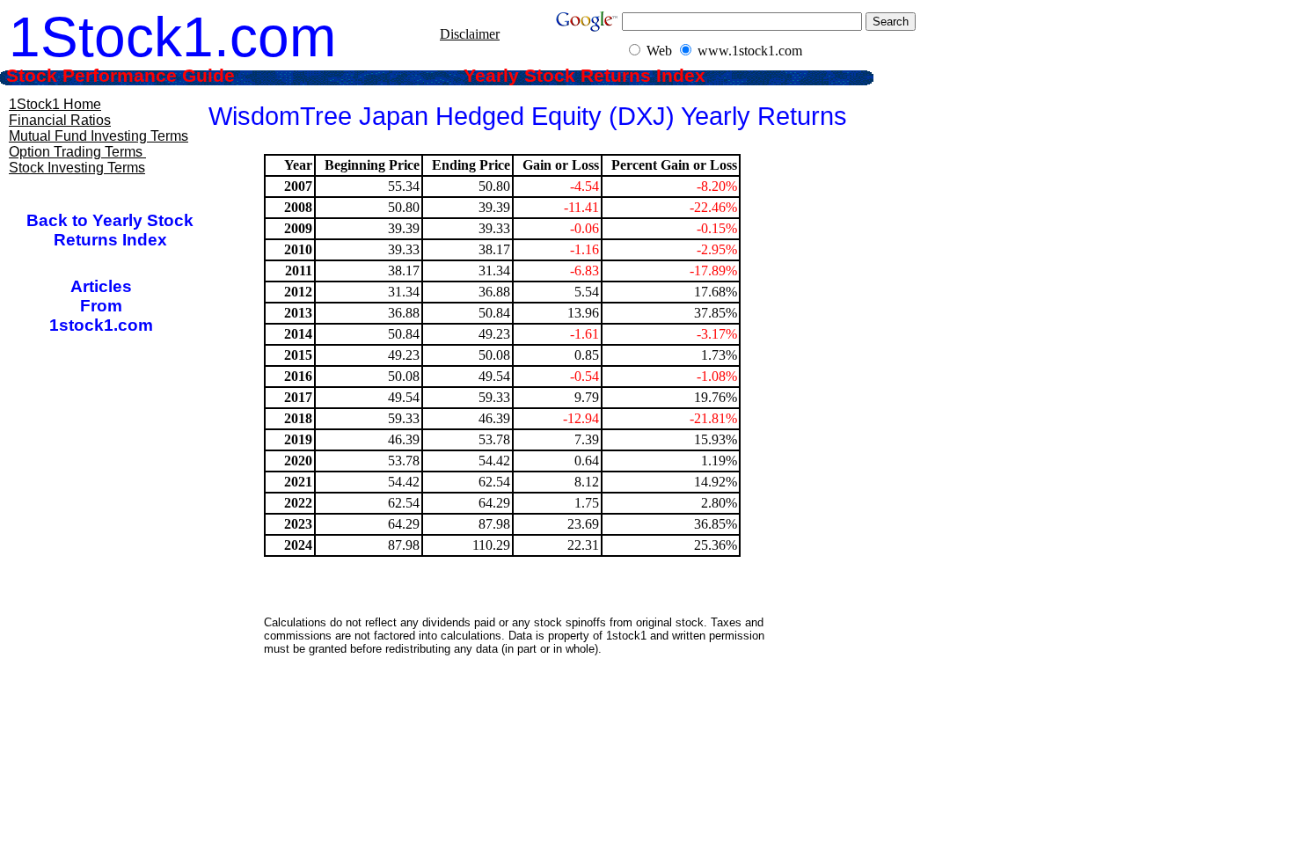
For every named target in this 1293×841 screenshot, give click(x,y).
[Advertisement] (527, 708)
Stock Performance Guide (144, 75)
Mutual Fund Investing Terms (98, 135)
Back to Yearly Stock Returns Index (110, 230)
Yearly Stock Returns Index (598, 75)
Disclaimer (470, 33)
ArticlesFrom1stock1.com (101, 305)
